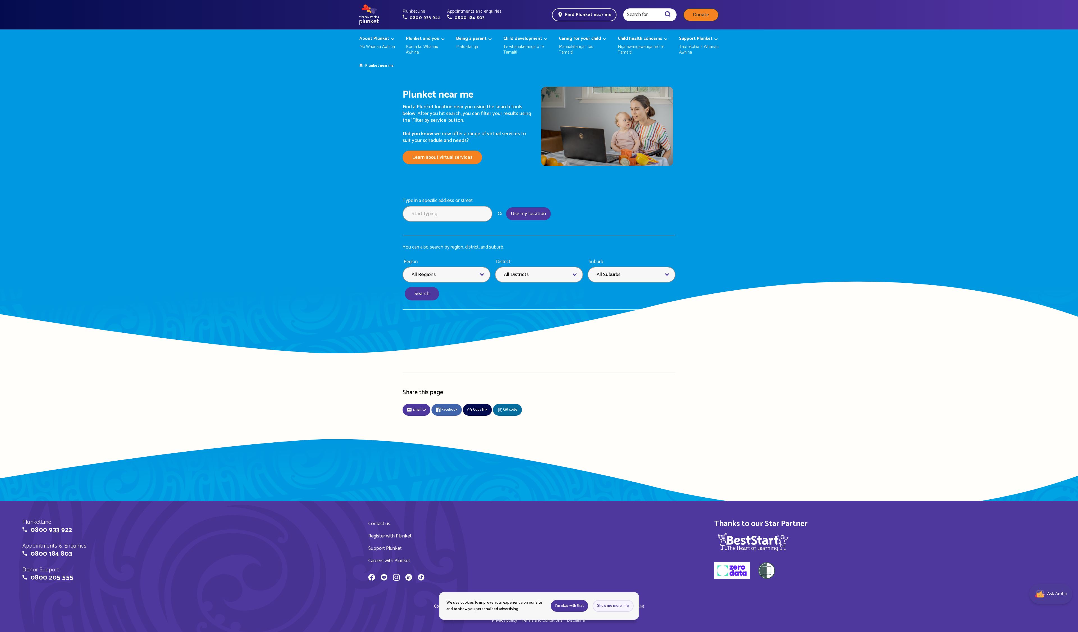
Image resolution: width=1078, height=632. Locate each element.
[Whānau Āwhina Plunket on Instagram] (396, 578)
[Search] (667, 15)
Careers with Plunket (389, 561)
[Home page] (369, 14)
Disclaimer (576, 620)
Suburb (596, 262)
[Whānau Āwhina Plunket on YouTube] (384, 578)
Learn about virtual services (442, 157)
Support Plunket (385, 548)
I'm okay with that (569, 606)
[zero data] (732, 571)
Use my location (528, 214)
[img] (753, 541)
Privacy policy (504, 620)
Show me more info (613, 606)
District (503, 262)
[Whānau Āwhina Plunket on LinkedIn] (408, 578)
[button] (421, 14)
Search (422, 293)
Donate (701, 15)
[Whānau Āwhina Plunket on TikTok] (421, 578)
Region (411, 262)
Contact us (379, 524)
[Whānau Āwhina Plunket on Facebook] (371, 578)
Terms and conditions (542, 620)
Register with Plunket (390, 536)
